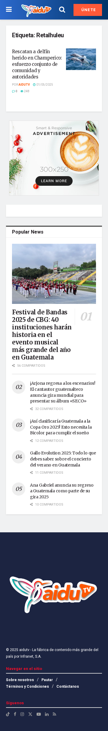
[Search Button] (62, 10)
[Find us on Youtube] (39, 714)
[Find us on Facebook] (15, 714)
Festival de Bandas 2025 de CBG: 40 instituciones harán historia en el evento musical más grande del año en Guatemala (41, 334)
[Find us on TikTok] (8, 714)
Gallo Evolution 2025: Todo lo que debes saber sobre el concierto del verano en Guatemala (63, 458)
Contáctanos (67, 686)
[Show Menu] (9, 10)
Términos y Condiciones (27, 686)
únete (88, 10)
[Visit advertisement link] (54, 158)
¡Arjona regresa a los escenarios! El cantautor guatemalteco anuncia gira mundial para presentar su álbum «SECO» (62, 392)
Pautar (47, 680)
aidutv (24, 85)
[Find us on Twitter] (30, 714)
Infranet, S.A (30, 656)
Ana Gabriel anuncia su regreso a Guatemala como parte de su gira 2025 (62, 491)
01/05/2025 (44, 85)
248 (26, 91)
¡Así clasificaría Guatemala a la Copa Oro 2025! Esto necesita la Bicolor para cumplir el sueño (61, 427)
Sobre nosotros (20, 680)
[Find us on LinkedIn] (47, 714)
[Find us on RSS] (54, 714)
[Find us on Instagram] (22, 714)
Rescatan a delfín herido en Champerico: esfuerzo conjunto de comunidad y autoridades (37, 64)
